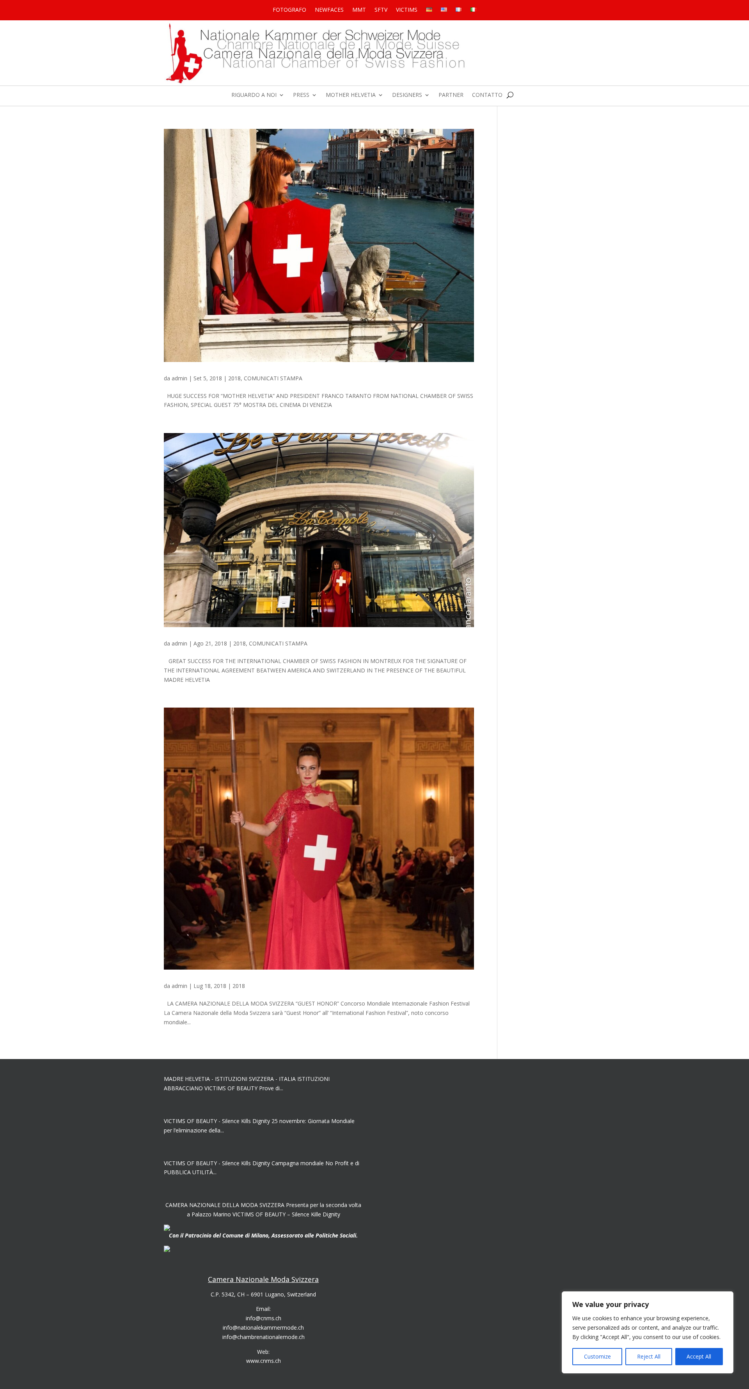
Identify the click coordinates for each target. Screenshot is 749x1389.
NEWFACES (329, 10)
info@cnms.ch (263, 1318)
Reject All (648, 1356)
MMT (359, 10)
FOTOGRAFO (289, 10)
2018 (234, 378)
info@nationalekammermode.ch (263, 1327)
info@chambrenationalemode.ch (263, 1337)
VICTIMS (406, 10)
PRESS (301, 95)
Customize (597, 1356)
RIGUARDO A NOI (254, 95)
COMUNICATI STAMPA (273, 378)
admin (179, 378)
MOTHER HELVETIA (351, 95)
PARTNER (450, 95)
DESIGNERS (407, 95)
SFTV (380, 10)
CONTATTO (487, 95)
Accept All (699, 1356)
